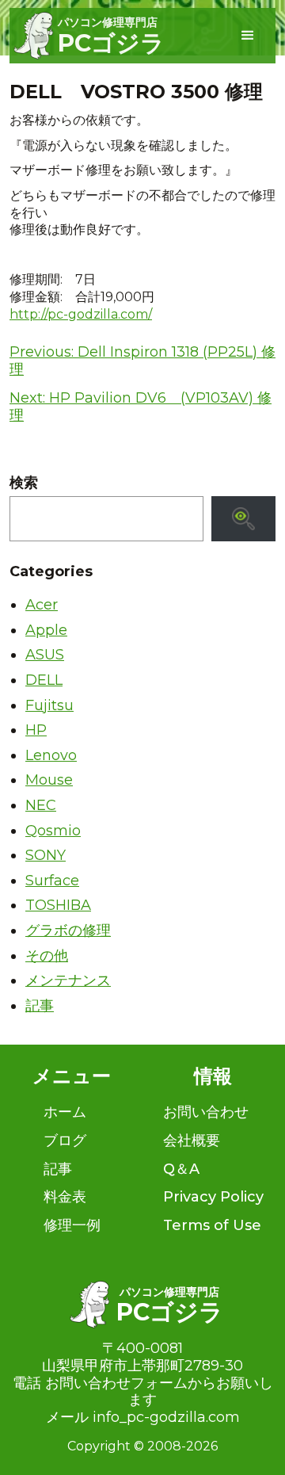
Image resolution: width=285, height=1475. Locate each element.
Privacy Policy (213, 1197)
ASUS (44, 654)
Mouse (49, 780)
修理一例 (72, 1225)
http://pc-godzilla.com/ (81, 314)
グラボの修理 (68, 930)
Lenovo (51, 755)
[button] (248, 35)
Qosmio (53, 830)
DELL (44, 680)
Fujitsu (49, 705)
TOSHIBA (58, 905)
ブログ (65, 1140)
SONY (45, 855)
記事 (39, 1006)
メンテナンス (68, 980)
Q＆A (181, 1169)
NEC (40, 805)
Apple (46, 630)
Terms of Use (212, 1225)
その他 (46, 956)
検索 (24, 483)
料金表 (65, 1197)
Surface (52, 880)
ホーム (65, 1112)
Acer (41, 604)
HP (36, 730)
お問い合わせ (206, 1112)
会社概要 (191, 1140)
